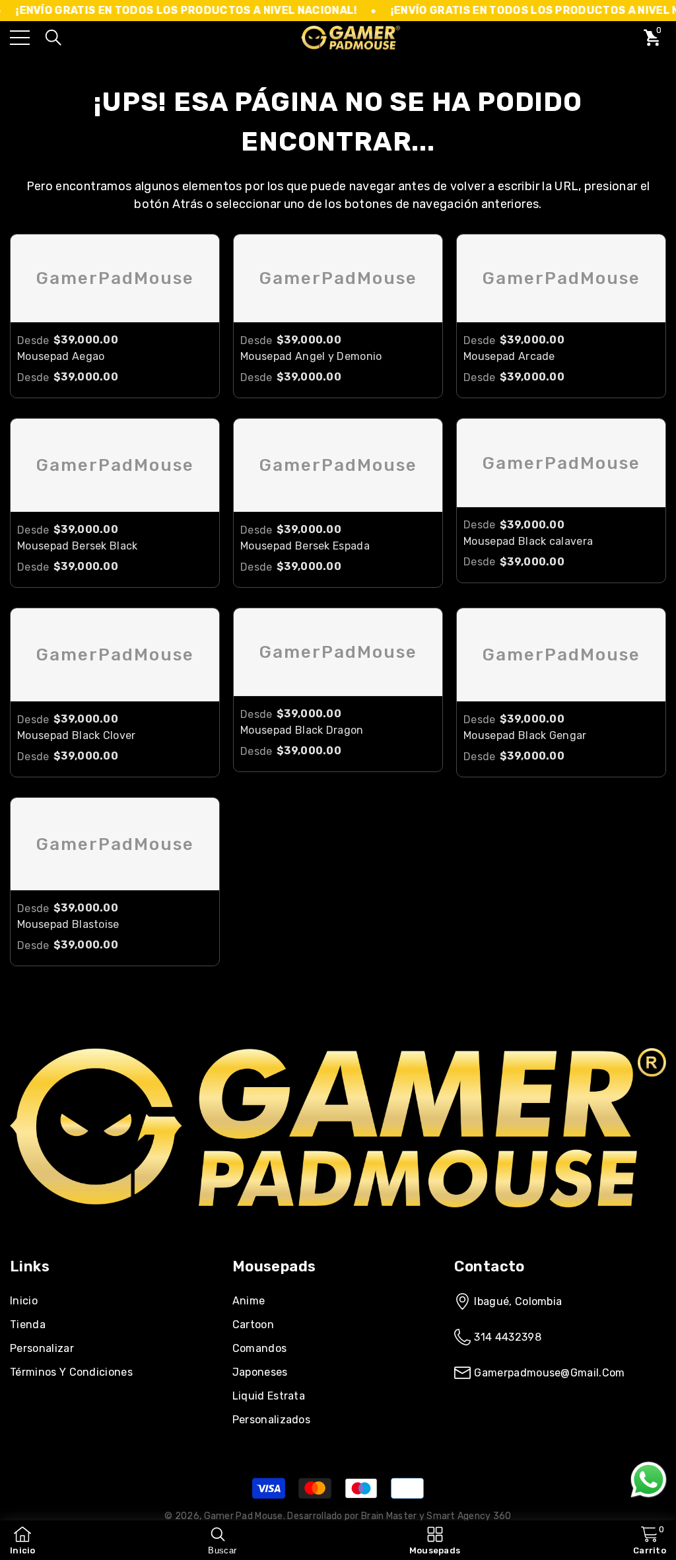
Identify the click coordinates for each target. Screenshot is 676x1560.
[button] (53, 38)
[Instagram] (51, 1227)
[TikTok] (88, 1227)
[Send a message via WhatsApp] (648, 1480)
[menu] (20, 38)
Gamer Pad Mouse (243, 1516)
